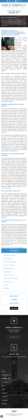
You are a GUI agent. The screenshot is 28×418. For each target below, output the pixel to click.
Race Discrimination (7, 258)
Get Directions (14, 337)
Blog (3, 385)
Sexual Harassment (7, 281)
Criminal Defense (6, 378)
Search (21, 1)
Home (3, 371)
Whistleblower (6, 288)
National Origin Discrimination (9, 261)
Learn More (14, 308)
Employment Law (6, 375)
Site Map (4, 403)
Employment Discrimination (9, 255)
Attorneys (5, 382)
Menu (9, 1)
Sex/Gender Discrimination (9, 265)
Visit (18, 1)
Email (15, 1)
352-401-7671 (14, 12)
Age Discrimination (7, 271)
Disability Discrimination (8, 275)
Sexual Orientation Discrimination (10, 278)
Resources (4, 393)
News (3, 389)
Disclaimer (5, 400)
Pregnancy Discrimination (9, 268)
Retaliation (5, 285)
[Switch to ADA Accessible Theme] (1, 416)
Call (13, 1)
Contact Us (5, 396)
